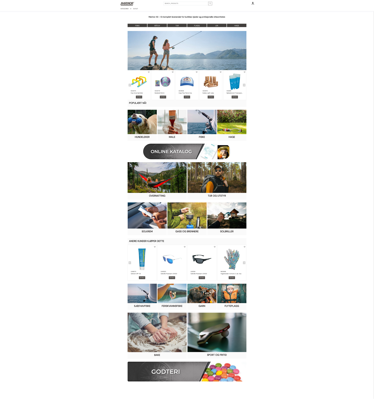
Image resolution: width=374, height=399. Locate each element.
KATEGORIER (124, 9)
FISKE (202, 137)
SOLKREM (147, 231)
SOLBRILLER (227, 231)
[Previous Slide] (130, 85)
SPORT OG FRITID (217, 355)
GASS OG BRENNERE (187, 231)
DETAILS (139, 97)
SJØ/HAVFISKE (142, 306)
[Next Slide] (244, 85)
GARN (202, 306)
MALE (172, 137)
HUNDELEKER (142, 137)
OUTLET (135, 9)
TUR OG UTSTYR (217, 195)
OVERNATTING (157, 195)
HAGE (232, 137)
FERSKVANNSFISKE (172, 306)
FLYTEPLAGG (232, 306)
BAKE (157, 355)
